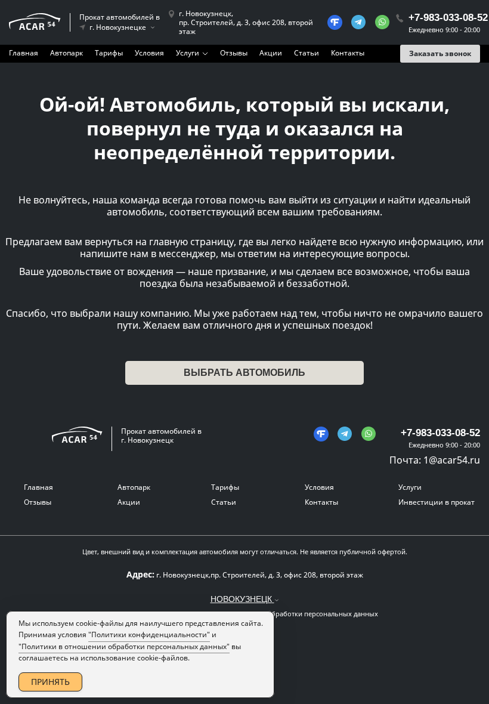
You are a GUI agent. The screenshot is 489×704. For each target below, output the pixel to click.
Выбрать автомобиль (244, 373)
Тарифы (109, 53)
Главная (23, 53)
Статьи (306, 53)
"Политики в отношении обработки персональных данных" (124, 646)
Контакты (347, 53)
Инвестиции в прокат (436, 502)
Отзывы (233, 53)
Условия (149, 53)
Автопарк (66, 53)
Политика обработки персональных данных (306, 614)
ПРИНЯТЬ (50, 681)
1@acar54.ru (451, 460)
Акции (270, 53)
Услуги (187, 53)
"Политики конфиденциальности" (149, 634)
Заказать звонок (440, 53)
